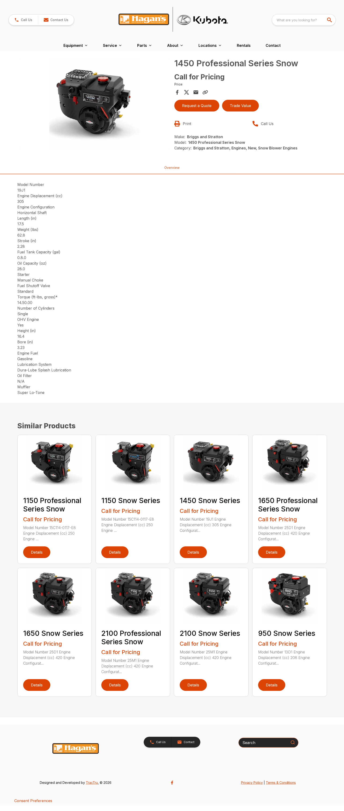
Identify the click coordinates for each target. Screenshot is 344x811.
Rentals (244, 45)
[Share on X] (186, 92)
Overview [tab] (172, 168)
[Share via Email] (196, 92)
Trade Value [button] (240, 105)
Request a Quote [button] (197, 105)
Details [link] (37, 552)
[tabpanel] (94, 104)
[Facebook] (172, 782)
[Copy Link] (205, 92)
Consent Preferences (33, 800)
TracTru (92, 783)
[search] (330, 20)
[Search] (293, 742)
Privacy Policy (252, 783)
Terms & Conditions (281, 783)
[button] (23, 20)
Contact (273, 45)
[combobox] (304, 20)
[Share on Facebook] (177, 92)
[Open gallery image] (94, 104)
